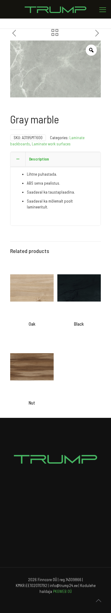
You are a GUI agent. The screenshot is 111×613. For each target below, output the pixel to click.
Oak (32, 324)
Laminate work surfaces (51, 143)
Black (79, 324)
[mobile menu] (102, 9)
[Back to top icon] (98, 600)
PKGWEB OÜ (62, 591)
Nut (32, 402)
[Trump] (55, 9)
